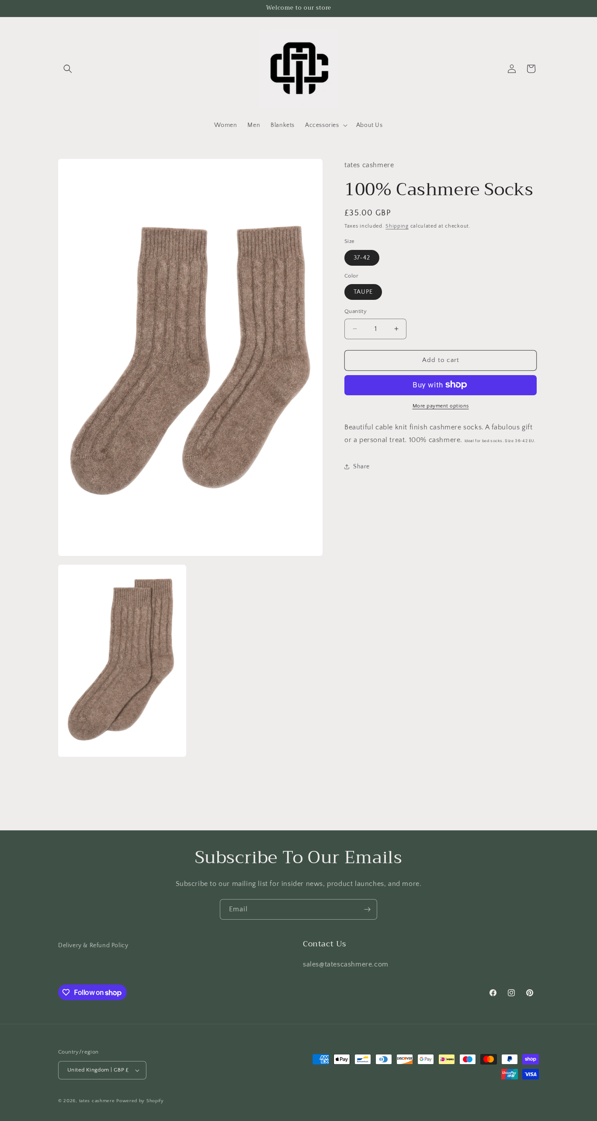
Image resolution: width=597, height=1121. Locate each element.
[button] (67, 68)
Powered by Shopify (140, 1100)
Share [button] (361, 466)
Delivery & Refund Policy (93, 945)
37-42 (362, 257)
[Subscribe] (367, 909)
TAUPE (363, 291)
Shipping (397, 225)
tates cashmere (97, 1100)
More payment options (441, 405)
